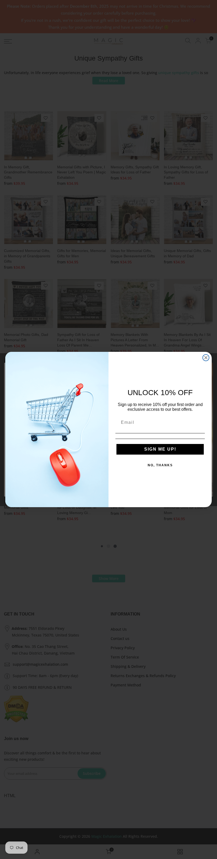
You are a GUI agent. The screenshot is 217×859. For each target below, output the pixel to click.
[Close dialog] (206, 357)
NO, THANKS (160, 465)
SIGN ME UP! (160, 449)
